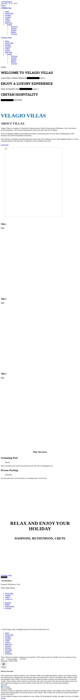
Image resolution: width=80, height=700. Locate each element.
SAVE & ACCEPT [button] (7, 694)
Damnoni (8, 602)
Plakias (7, 604)
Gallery (7, 597)
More (2, 228)
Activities (8, 608)
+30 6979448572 (6, 2)
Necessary (6, 687)
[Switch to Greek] (8, 646)
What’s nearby (9, 606)
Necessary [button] (4, 685)
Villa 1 (3, 224)
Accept (3, 698)
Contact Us (8, 599)
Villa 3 (3, 373)
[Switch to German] (8, 650)
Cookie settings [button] (12, 659)
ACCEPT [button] (23, 659)
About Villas (9, 593)
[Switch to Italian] (8, 652)
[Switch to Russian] (8, 653)
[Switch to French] (8, 648)
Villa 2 (3, 299)
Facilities (8, 595)
